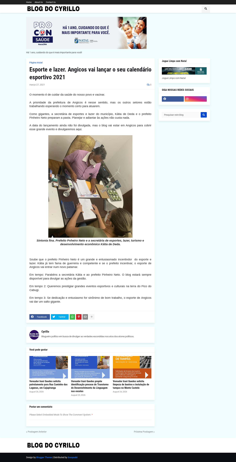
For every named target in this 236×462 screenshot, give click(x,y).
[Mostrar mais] (91, 317)
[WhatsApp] (72, 317)
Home (28, 2)
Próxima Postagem (143, 431)
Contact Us (51, 2)
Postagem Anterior (37, 431)
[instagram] (196, 99)
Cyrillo (45, 331)
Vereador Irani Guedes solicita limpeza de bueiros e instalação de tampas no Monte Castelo (131, 385)
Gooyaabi (73, 457)
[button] (206, 8)
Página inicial (36, 62)
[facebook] (173, 99)
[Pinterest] (79, 317)
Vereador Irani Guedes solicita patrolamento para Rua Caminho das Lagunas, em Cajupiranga (48, 385)
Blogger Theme (44, 457)
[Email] (85, 317)
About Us (39, 2)
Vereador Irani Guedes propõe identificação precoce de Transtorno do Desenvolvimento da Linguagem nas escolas (90, 386)
